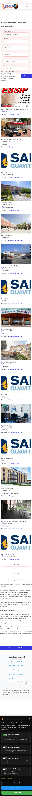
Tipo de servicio (7, 31)
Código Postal (7, 65)
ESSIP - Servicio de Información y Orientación (14, 109)
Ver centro (4, 114)
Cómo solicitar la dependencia (16, 670)
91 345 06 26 (11, 2)
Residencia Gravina (6, 425)
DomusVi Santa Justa (7, 458)
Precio (5, 58)
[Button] (26, 6)
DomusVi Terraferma (7, 299)
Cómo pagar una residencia (16, 674)
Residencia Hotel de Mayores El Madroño (13, 521)
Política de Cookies (6, 778)
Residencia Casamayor (7, 329)
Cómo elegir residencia (16, 661)
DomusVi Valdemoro (7, 235)
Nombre (6, 38)
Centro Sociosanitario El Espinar (10, 266)
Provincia (6, 45)
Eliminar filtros (19, 73)
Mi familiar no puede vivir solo (16, 678)
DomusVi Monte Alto (7, 554)
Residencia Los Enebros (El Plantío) (11, 139)
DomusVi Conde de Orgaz (8, 362)
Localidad (6, 52)
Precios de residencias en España (16, 665)
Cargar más (16, 573)
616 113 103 (23, 2)
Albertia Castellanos (7, 488)
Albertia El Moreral (6, 202)
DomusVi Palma (5, 172)
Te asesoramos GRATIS (16, 648)
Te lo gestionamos (15, 114)
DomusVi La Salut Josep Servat (10, 395)
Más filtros (16, 564)
